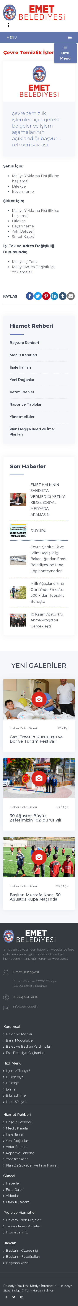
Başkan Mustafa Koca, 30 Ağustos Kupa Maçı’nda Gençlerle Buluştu (35, 899)
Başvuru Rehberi (24, 343)
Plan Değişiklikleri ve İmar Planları (32, 1165)
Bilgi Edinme (16, 1095)
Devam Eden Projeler (23, 1220)
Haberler (13, 1183)
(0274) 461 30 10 (25, 997)
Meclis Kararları (23, 355)
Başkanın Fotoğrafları (23, 1256)
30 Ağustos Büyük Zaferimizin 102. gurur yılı (35, 818)
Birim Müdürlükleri (20, 1040)
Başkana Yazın (17, 1263)
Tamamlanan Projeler (23, 1226)
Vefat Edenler (22, 392)
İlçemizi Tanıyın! (18, 1071)
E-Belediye (15, 1077)
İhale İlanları (20, 367)
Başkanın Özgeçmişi (22, 1250)
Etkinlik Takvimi (18, 1202)
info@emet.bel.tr (26, 1006)
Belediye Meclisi (19, 1034)
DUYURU (39, 531)
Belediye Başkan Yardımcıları (29, 1046)
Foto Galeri (14, 1190)
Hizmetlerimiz (17, 1232)
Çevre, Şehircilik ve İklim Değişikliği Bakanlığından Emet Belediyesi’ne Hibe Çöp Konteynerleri (49, 559)
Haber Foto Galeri (23, 728)
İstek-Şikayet (16, 1102)
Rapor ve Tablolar (26, 404)
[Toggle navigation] (8, 25)
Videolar (12, 1196)
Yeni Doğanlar (22, 380)
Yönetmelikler (22, 417)
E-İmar (11, 1089)
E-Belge (12, 1083)
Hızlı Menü (65, 55)
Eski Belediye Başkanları (25, 1053)
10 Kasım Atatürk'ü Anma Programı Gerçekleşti (47, 620)
